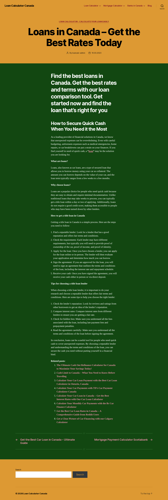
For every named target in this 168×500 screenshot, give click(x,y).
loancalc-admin (78, 53)
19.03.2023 (96, 53)
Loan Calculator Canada (19, 5)
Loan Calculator (91, 5)
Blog (150, 5)
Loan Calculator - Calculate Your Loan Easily (84, 22)
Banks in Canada (135, 5)
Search (18, 469)
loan (91, 151)
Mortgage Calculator (112, 5)
